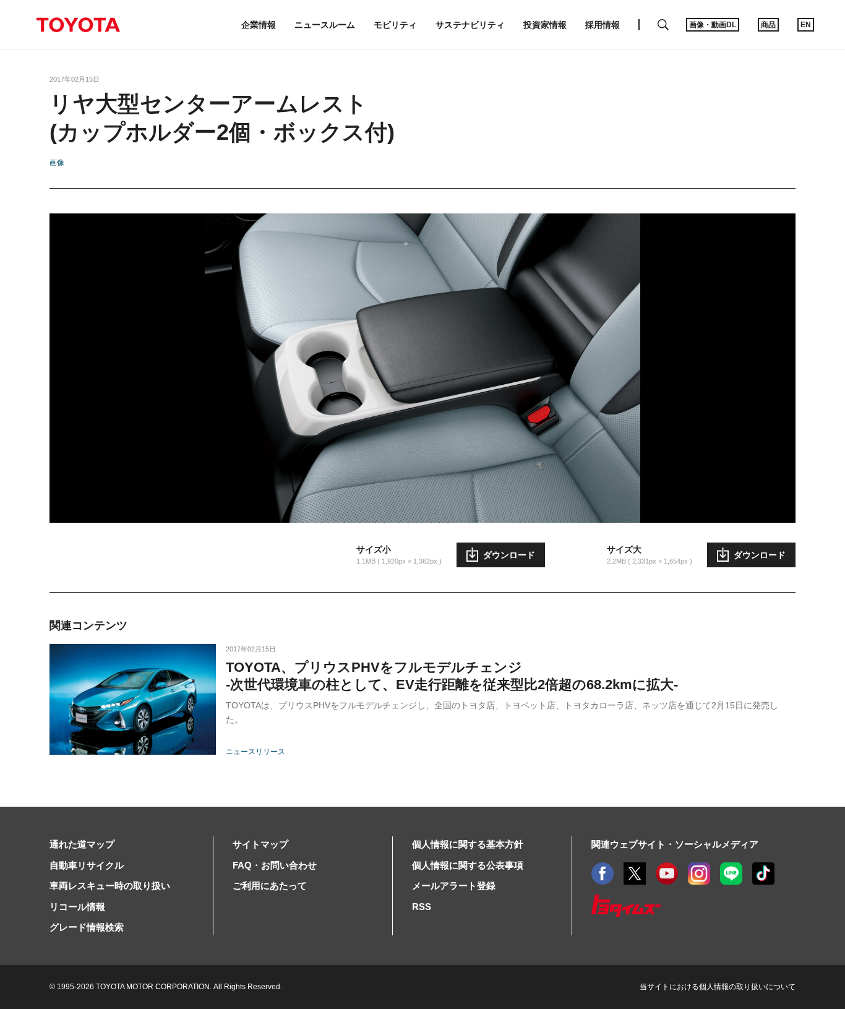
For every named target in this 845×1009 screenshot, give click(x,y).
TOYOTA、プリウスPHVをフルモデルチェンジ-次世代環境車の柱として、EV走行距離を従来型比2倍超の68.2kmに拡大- (452, 675)
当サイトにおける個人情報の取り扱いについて (718, 986)
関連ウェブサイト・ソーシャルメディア (674, 844)
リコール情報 (77, 906)
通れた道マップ (81, 844)
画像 (56, 162)
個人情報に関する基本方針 (467, 844)
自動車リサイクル (86, 865)
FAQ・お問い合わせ (275, 865)
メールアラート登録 (453, 885)
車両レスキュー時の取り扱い (109, 885)
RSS (421, 906)
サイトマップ (260, 844)
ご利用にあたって (270, 885)
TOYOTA (78, 24)
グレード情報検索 (86, 927)
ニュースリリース (255, 751)
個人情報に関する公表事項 (467, 865)
